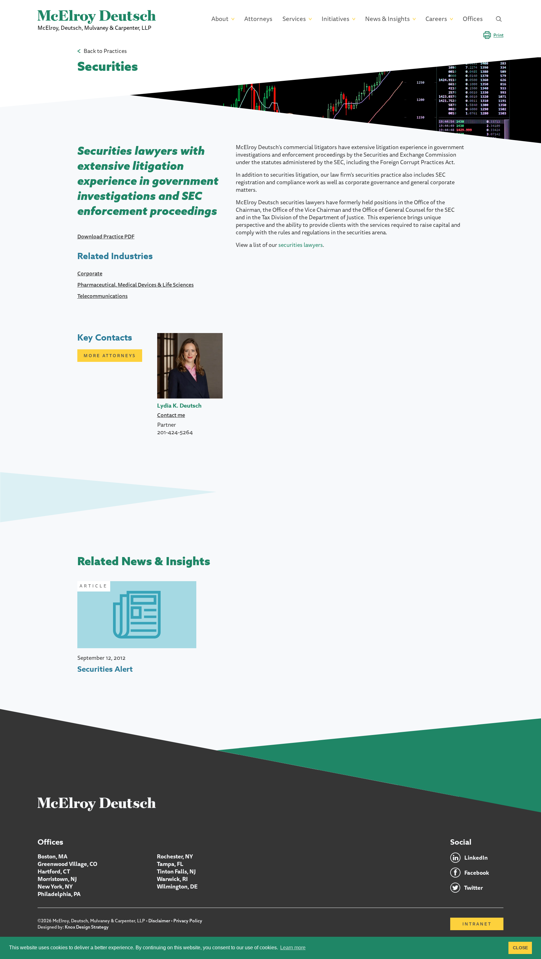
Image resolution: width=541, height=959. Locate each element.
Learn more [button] (293, 947)
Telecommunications (102, 296)
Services (294, 19)
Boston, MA (52, 856)
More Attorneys (110, 355)
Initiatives (335, 19)
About (220, 19)
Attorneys (258, 19)
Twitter (473, 887)
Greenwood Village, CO (67, 863)
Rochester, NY (175, 856)
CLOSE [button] (520, 947)
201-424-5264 (175, 432)
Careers (436, 19)
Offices (473, 19)
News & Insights (387, 19)
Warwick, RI (172, 878)
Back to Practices (105, 51)
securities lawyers (300, 244)
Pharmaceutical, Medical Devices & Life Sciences (135, 284)
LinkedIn (476, 857)
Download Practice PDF (106, 236)
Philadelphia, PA (59, 893)
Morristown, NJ (57, 878)
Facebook (476, 872)
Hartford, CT (54, 871)
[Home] (97, 804)
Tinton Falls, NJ (176, 871)
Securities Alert (105, 669)
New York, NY (55, 886)
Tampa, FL (170, 863)
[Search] (498, 19)
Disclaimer (159, 921)
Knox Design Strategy (87, 927)
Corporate (89, 273)
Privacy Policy (187, 921)
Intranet (477, 923)
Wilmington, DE (177, 886)
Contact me (171, 415)
